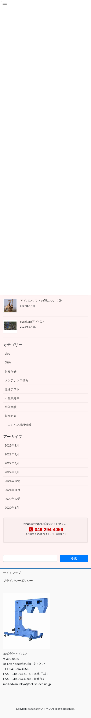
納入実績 (11, 407)
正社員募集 (12, 398)
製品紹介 (11, 416)
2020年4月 (12, 507)
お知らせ (11, 371)
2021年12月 (13, 481)
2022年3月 (12, 454)
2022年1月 (12, 472)
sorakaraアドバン (33, 321)
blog (7, 353)
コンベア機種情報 (19, 424)
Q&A (8, 362)
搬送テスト (12, 389)
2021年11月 (12, 490)
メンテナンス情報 (16, 380)
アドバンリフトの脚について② (41, 300)
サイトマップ (12, 572)
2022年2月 (12, 463)
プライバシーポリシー (18, 580)
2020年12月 (13, 498)
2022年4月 (12, 445)
